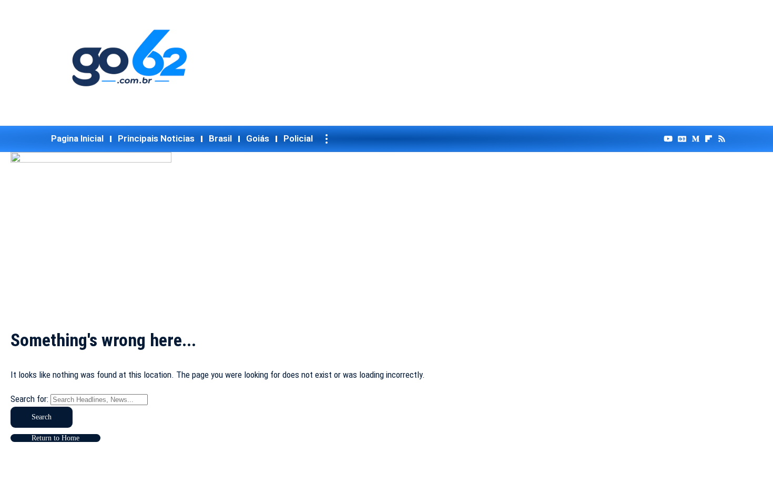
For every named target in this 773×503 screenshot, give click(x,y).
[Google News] (682, 139)
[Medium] (695, 139)
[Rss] (721, 139)
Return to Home (55, 438)
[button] (326, 139)
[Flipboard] (708, 139)
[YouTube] (668, 139)
